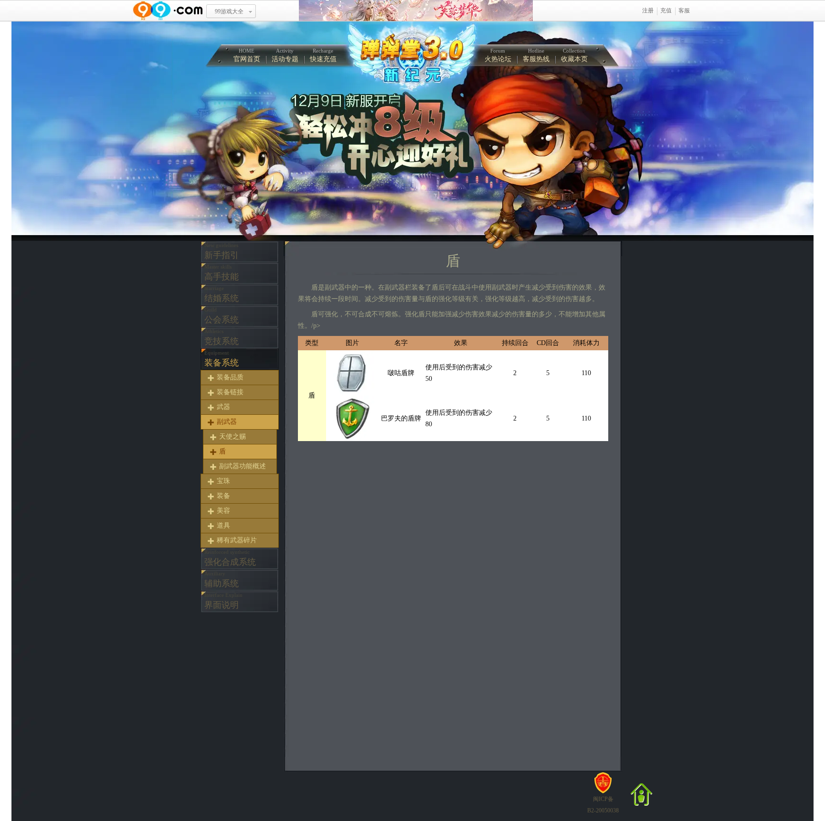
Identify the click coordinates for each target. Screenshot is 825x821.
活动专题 (285, 55)
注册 (648, 10)
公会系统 (221, 315)
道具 (223, 525)
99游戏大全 (229, 11)
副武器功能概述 (242, 466)
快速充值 (323, 55)
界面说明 (223, 601)
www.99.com (167, 11)
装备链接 (230, 392)
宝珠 (223, 481)
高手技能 (221, 272)
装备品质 (230, 377)
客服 (684, 10)
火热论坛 (498, 55)
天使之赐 (232, 436)
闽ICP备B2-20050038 (603, 805)
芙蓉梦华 (416, 11)
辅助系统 (221, 579)
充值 (666, 10)
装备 (223, 495)
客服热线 (536, 55)
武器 (223, 406)
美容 (223, 510)
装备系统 (221, 358)
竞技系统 (221, 337)
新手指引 (221, 251)
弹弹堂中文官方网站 (411, 56)
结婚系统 (221, 294)
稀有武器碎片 (237, 540)
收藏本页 (574, 55)
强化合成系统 (230, 558)
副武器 (227, 421)
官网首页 (246, 55)
